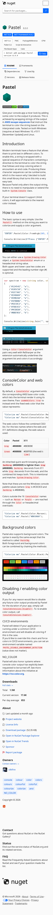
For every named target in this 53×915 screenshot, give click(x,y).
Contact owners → (10, 763)
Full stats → (7, 685)
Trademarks (21, 903)
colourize (9, 788)
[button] (42, 53)
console (8, 779)
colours (8, 784)
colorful (33, 784)
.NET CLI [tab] (7, 40)
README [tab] (10, 65)
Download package (16, 730)
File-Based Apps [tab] (10, 49)
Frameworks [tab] (27, 65)
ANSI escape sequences (17, 122)
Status (6, 843)
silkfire (12, 769)
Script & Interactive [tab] (23, 45)
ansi (31, 788)
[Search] (46, 10)
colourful (20, 784)
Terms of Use (37, 896)
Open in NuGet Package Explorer (23, 735)
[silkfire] (5, 769)
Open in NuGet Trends (17, 741)
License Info (12, 724)
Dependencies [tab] (13, 71)
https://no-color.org (13, 673)
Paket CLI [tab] (8, 45)
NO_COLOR (10, 792)
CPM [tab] (43, 40)
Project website (14, 719)
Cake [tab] (23, 49)
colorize (21, 788)
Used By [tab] (30, 71)
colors (38, 779)
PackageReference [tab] (30, 40)
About (25, 896)
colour (19, 779)
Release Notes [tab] (28, 77)
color (29, 779)
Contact (7, 830)
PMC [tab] (17, 40)
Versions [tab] (10, 77)
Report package (14, 752)
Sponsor (10, 746)
